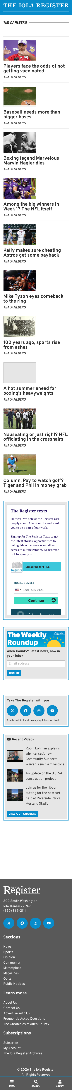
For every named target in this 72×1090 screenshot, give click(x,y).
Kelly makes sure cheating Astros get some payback (32, 253)
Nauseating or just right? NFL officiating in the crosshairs (35, 437)
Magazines (11, 973)
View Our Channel (22, 814)
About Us (10, 1003)
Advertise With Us (16, 1013)
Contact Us (11, 1008)
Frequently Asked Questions (24, 1019)
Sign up (14, 673)
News (7, 947)
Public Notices (14, 984)
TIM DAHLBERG (14, 77)
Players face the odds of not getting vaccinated (34, 68)
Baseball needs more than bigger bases (31, 114)
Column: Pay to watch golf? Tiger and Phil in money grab (35, 483)
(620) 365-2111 (14, 911)
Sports (8, 952)
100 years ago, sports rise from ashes (31, 345)
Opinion (9, 957)
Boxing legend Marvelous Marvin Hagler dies (31, 160)
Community (12, 963)
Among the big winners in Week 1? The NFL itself (31, 206)
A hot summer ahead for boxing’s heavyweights (29, 391)
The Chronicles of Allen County (26, 1024)
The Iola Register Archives (22, 1053)
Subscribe (10, 1043)
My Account (12, 1048)
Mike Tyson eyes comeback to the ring (33, 298)
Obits (7, 979)
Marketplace (12, 968)
